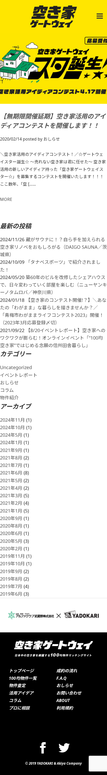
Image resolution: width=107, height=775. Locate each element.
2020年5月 (11, 541)
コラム (7, 390)
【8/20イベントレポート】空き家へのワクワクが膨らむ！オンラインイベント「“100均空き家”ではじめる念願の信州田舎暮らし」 (52, 338)
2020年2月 (11, 548)
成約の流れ (66, 671)
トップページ (21, 671)
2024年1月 (11, 442)
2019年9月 (11, 571)
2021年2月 (11, 503)
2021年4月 (11, 488)
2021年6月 (11, 473)
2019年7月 (11, 586)
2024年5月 (11, 435)
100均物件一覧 (23, 678)
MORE (6, 199)
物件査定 (17, 685)
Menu (99, 13)
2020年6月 (11, 533)
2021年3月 (11, 495)
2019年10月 (12, 563)
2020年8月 (11, 526)
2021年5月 (11, 480)
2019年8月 (11, 579)
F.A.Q (61, 678)
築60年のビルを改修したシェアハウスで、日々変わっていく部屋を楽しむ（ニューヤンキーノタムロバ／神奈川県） (53, 285)
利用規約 (64, 708)
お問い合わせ (68, 693)
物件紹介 (9, 397)
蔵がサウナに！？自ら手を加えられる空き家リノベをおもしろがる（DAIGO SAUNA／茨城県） (53, 247)
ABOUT (63, 700)
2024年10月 (12, 427)
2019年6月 (11, 594)
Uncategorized (16, 367)
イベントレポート (18, 375)
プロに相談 (19, 708)
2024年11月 (12, 420)
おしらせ (9, 382)
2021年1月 (11, 511)
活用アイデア (21, 693)
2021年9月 (11, 450)
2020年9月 (11, 518)
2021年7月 (11, 465)
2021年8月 (11, 458)
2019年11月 (12, 556)
